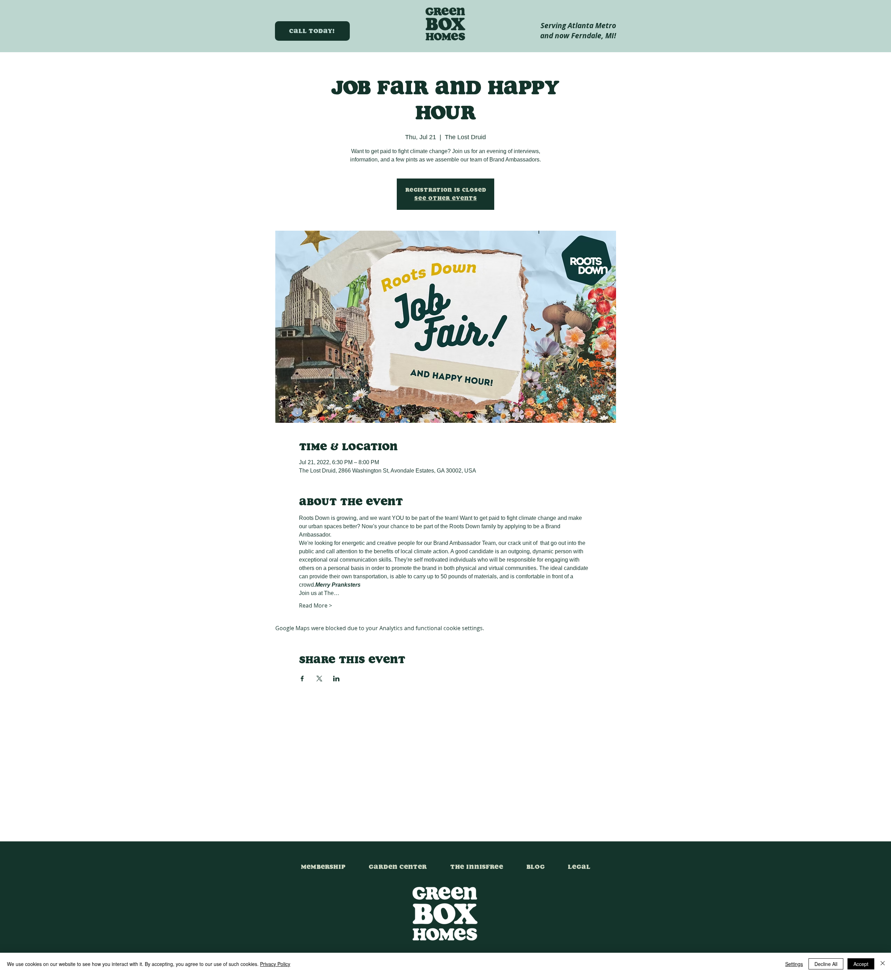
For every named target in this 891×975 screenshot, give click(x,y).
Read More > (315, 605)
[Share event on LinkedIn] (336, 678)
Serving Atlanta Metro (578, 26)
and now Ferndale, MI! (578, 36)
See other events (445, 198)
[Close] (882, 963)
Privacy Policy (275, 963)
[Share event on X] (319, 678)
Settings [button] (794, 963)
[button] (579, 863)
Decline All (825, 963)
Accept (860, 963)
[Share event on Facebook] (302, 678)
